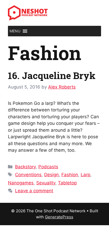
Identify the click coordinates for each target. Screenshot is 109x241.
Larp (85, 174)
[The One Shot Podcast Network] (28, 12)
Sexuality (45, 182)
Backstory (25, 166)
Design (51, 174)
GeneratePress (59, 216)
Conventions (28, 174)
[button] (15, 31)
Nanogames (21, 182)
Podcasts (48, 166)
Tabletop (67, 182)
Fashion (69, 174)
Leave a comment (34, 190)
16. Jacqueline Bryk (52, 75)
